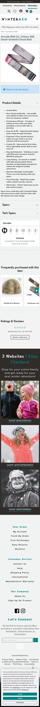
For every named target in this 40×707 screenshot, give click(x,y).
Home (3, 31)
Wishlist (20, 549)
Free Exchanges (20, 540)
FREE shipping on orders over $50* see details (20, 27)
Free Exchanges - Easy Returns (20, 1)
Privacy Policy (8, 659)
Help (20, 568)
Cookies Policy (21, 659)
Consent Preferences (20, 655)
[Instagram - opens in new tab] (23, 611)
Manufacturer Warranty (20, 581)
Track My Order (20, 536)
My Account (20, 531)
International (20, 577)
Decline (20, 698)
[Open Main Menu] (33, 19)
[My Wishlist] (15, 11)
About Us (20, 596)
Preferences (20, 702)
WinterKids (7, 6)
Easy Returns (20, 544)
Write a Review (20, 337)
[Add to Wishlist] (19, 278)
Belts (15, 31)
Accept (20, 694)
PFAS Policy (17, 664)
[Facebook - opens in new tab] (17, 611)
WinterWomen (20, 6)
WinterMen (32, 6)
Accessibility (30, 664)
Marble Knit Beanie (12, 303)
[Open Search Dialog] (9, 11)
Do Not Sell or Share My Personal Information (20, 660)
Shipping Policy (20, 572)
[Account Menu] (21, 11)
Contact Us (20, 564)
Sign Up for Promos (20, 600)
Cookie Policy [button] (16, 687)
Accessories (9, 31)
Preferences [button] (25, 690)
